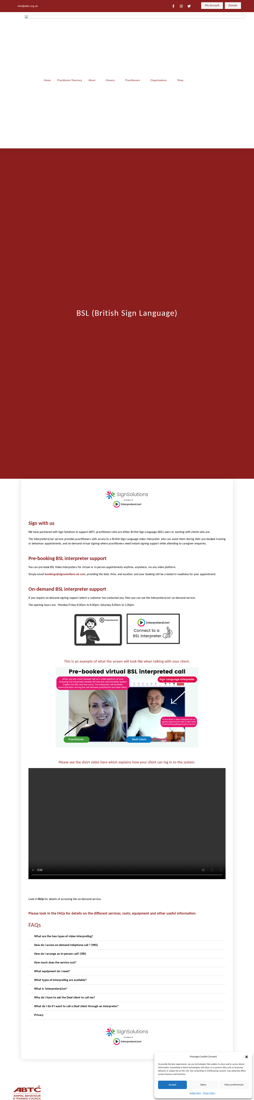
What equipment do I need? (52, 971)
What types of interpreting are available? (60, 980)
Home (47, 80)
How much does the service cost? (55, 962)
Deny (203, 1084)
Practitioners (132, 80)
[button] (246, 1057)
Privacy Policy (209, 1093)
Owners (110, 80)
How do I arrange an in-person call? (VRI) (60, 953)
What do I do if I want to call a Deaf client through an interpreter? (76, 1006)
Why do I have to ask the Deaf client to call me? (64, 997)
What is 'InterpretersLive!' (50, 988)
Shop (180, 80)
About (92, 80)
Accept (172, 1084)
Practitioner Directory (69, 80)
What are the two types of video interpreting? (63, 936)
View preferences (234, 1084)
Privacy (39, 1015)
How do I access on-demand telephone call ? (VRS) (66, 945)
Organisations (158, 80)
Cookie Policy (195, 1093)
